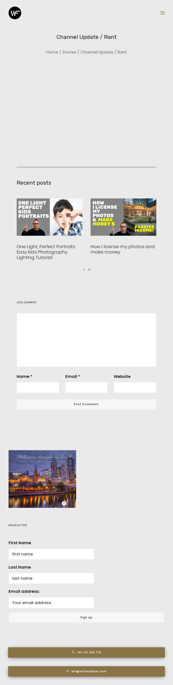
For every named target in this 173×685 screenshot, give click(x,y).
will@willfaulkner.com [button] (89, 671)
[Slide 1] (84, 269)
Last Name (20, 567)
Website (122, 376)
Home (52, 52)
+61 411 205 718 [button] (89, 652)
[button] (162, 13)
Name (24, 376)
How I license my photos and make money (123, 249)
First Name (20, 543)
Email (72, 376)
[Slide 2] (88, 269)
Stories (69, 52)
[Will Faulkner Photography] (15, 13)
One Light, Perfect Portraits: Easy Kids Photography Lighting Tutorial (46, 252)
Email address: (24, 591)
